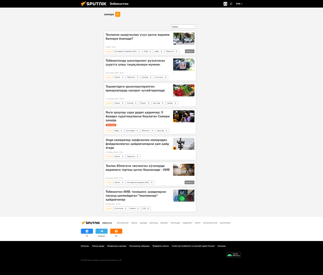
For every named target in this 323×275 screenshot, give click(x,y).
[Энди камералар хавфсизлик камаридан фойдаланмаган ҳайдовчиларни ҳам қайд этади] (183, 144)
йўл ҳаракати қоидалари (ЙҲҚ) (126, 51)
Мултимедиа (130, 130)
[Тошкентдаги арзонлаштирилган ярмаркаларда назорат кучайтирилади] (183, 90)
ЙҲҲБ (146, 51)
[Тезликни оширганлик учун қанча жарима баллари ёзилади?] (183, 39)
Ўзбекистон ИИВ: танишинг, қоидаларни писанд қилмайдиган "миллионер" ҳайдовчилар (136, 195)
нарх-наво (156, 103)
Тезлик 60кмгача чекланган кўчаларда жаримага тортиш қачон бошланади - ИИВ (138, 168)
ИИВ (144, 208)
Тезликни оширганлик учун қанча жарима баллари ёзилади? (138, 37)
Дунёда (143, 223)
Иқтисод (130, 103)
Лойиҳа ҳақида (98, 246)
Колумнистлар (210, 223)
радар (157, 51)
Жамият (117, 77)
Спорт (197, 223)
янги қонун (159, 77)
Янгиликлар (119, 208)
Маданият (187, 223)
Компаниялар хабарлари (139, 246)
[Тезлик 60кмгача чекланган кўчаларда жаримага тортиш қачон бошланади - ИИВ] (183, 170)
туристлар (160, 130)
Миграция (175, 223)
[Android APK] (233, 255)
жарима (133, 208)
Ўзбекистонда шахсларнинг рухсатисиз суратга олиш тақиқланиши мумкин (135, 62)
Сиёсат (134, 223)
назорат (170, 103)
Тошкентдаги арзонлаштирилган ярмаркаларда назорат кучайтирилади (135, 88)
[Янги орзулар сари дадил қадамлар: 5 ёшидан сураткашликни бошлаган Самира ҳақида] (183, 116)
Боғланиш (85, 246)
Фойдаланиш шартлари (116, 246)
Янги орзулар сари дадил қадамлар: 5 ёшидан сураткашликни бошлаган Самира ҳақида (138, 116)
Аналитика (225, 223)
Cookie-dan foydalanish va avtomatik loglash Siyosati (193, 246)
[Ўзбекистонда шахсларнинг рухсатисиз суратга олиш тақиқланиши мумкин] (183, 64)
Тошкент (143, 103)
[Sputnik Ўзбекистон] (94, 7)
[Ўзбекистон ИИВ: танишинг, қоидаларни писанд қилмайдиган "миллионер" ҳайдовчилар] (183, 196)
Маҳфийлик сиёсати (161, 246)
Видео (117, 130)
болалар (145, 77)
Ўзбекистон (170, 51)
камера (109, 14)
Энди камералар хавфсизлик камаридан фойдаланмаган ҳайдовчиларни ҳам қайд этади (137, 144)
